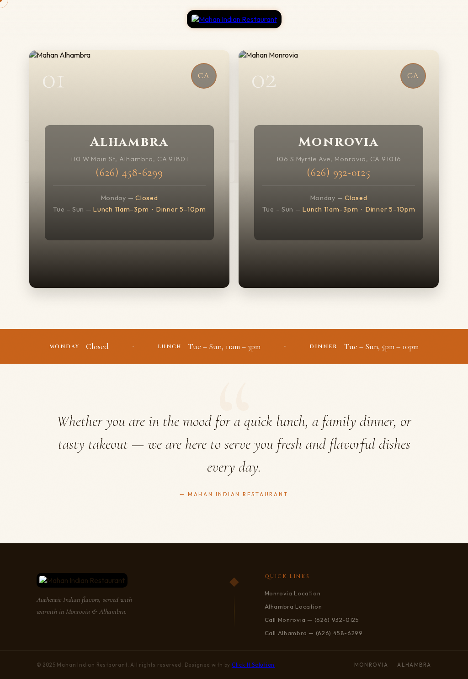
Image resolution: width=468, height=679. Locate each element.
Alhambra (414, 665)
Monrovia (371, 665)
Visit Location (129, 233)
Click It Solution (253, 665)
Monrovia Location (293, 593)
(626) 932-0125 (339, 172)
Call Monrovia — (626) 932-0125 (312, 619)
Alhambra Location (293, 606)
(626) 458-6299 (129, 172)
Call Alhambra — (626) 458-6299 (314, 633)
